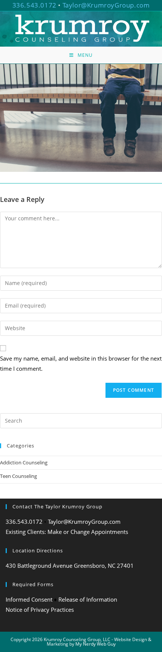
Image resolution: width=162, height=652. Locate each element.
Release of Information (87, 599)
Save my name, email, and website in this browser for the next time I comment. (81, 363)
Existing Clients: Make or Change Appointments (67, 531)
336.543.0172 (34, 5)
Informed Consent (29, 599)
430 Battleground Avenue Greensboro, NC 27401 (70, 565)
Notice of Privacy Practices (40, 609)
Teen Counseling (18, 476)
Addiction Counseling (23, 462)
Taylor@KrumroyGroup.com (106, 5)
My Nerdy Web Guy (95, 644)
